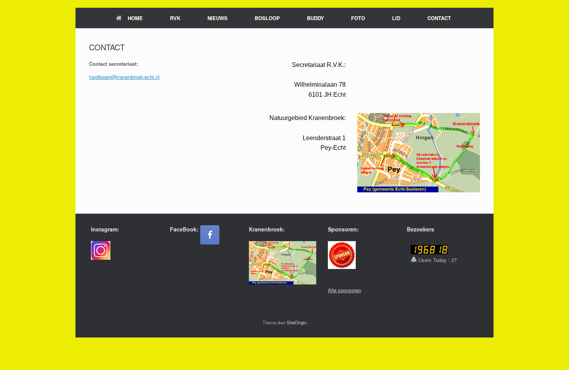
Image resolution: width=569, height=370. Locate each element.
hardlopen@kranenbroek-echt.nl (124, 77)
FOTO (358, 18)
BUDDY (315, 18)
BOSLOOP (267, 18)
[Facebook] (209, 235)
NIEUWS (217, 18)
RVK (175, 18)
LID (396, 18)
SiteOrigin (297, 322)
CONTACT (439, 18)
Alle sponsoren (344, 290)
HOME (135, 18)
